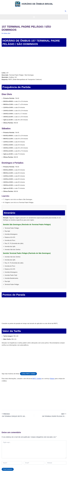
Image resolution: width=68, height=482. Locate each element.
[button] (65, 11)
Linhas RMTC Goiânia (28, 373)
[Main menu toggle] (34, 17)
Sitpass (52, 378)
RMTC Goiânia (36, 378)
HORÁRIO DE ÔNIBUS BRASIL (37, 4)
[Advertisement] (34, 59)
